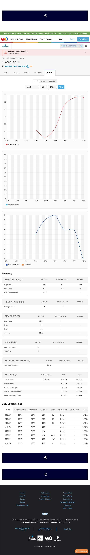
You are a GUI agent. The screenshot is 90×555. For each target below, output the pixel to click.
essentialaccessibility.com (45, 514)
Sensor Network (17, 39)
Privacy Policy (67, 496)
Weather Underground (48, 538)
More (61, 39)
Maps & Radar (31, 39)
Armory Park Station (15, 66)
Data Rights (67, 529)
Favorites (5, 47)
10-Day (26, 73)
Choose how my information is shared (45, 529)
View (61, 87)
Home (4, 39)
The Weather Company (32, 538)
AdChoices (67, 505)
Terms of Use (67, 493)
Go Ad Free (83, 39)
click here (83, 33)
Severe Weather (46, 39)
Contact (22, 499)
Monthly (52, 81)
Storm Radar (58, 538)
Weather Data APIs (22, 505)
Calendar (38, 73)
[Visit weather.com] (45, 16)
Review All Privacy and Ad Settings (22, 529)
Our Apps (22, 493)
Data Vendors (67, 508)
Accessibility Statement (67, 502)
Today (6, 73)
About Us (22, 496)
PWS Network (45, 493)
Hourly (17, 73)
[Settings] (86, 46)
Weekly (43, 81)
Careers (22, 502)
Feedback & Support (45, 499)
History (49, 73)
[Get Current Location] (81, 46)
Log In (72, 39)
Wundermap (45, 496)
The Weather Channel (40, 538)
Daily (36, 81)
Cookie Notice (67, 499)
